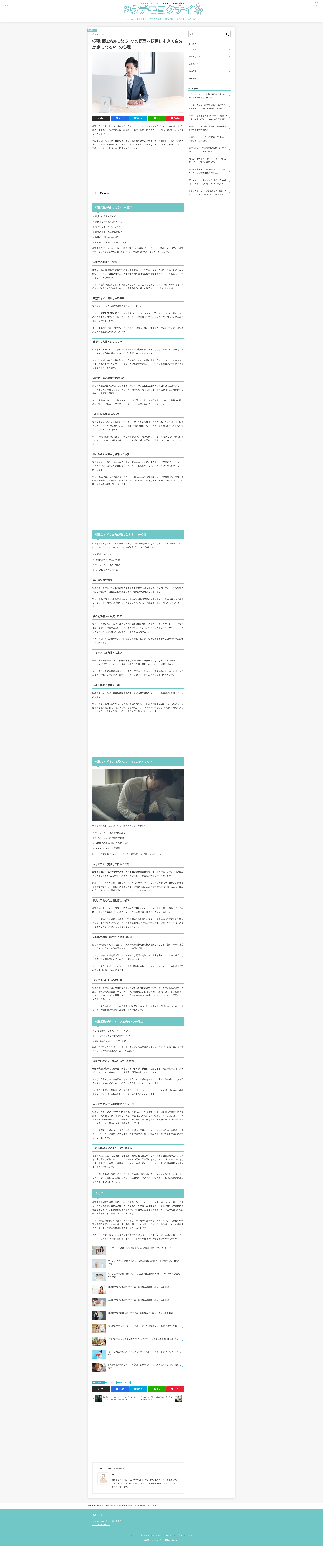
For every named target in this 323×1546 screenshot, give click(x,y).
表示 (106, 193)
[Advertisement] (138, 171)
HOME (92, 1505)
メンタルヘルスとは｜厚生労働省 (106, 1521)
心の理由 (181, 19)
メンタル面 (111, 1383)
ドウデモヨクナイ (156, 1540)
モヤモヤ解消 (156, 19)
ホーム (130, 19)
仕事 (120, 1383)
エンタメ (192, 19)
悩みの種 (169, 19)
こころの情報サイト (101, 1525)
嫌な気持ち (141, 19)
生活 (128, 1383)
